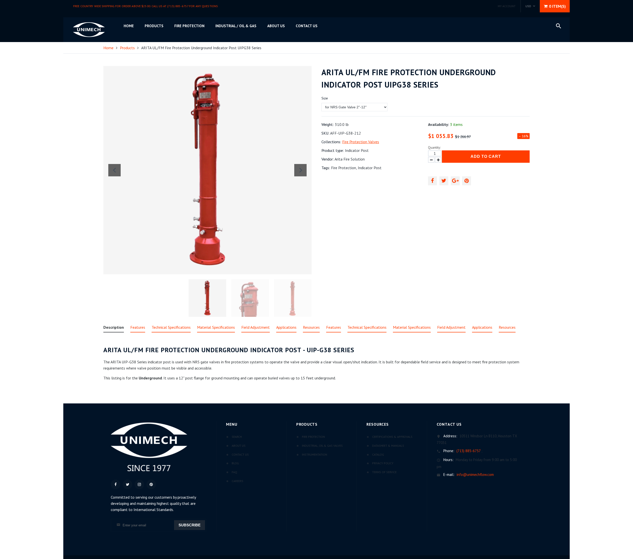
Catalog (378, 454)
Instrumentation (314, 454)
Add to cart (486, 156)
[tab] (113, 328)
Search (237, 437)
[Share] (432, 180)
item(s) (557, 6)
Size (324, 98)
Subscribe (190, 525)
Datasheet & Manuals (388, 445)
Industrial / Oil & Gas (235, 25)
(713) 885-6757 (468, 450)
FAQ (234, 472)
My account (507, 6)
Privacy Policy (382, 463)
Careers (237, 481)
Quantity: (434, 147)
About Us (239, 445)
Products (154, 25)
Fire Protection (189, 25)
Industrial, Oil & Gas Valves (322, 445)
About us (276, 25)
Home (129, 25)
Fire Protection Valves (360, 141)
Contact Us (306, 25)
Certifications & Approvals (392, 437)
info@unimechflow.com (475, 474)
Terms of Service (384, 472)
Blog (235, 463)
